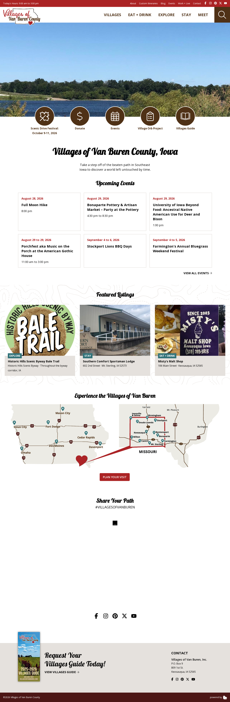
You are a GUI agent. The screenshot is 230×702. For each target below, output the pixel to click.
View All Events (197, 273)
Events (171, 3)
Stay (186, 14)
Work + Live (184, 3)
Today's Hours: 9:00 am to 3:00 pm (21, 3)
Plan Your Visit (115, 477)
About (133, 3)
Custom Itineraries (148, 3)
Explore (166, 14)
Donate (80, 128)
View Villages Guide (75, 662)
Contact (197, 3)
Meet (203, 14)
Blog (163, 3)
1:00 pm (176, 212)
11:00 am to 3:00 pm (47, 251)
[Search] (222, 15)
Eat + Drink (139, 14)
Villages (112, 14)
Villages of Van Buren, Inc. (189, 659)
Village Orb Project (150, 128)
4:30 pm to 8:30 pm (113, 207)
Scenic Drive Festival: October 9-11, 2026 (45, 131)
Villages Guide (185, 128)
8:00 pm (34, 205)
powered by (216, 697)
